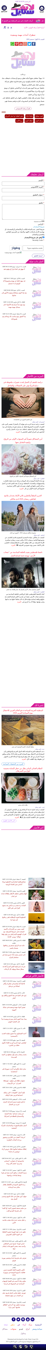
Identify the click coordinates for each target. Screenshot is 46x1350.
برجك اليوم (39, 121)
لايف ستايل (39, 116)
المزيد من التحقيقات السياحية (13, 764)
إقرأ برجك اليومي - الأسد (32, 27)
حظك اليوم (29, 121)
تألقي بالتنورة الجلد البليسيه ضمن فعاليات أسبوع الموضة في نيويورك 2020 (14, 1272)
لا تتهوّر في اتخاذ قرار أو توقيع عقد (14, 269)
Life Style (29, 116)
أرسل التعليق (38, 256)
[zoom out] (11, 27)
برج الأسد (19, 121)
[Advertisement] (23, 148)
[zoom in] (5, 27)
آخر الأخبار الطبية (9, 821)
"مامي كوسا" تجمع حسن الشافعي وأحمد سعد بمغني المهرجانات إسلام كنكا (14, 1246)
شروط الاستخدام (38, 227)
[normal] (8, 27)
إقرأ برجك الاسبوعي (23, 108)
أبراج (42, 27)
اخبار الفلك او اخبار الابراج (14, 116)
